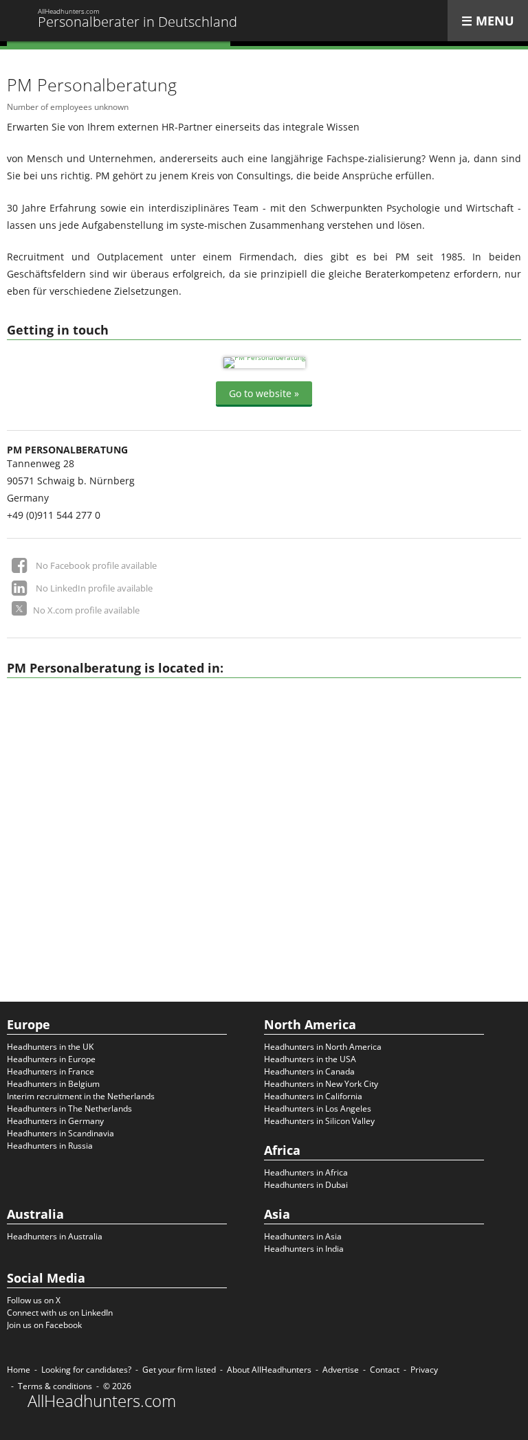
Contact (384, 1369)
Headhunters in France (50, 1071)
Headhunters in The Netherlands (69, 1108)
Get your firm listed (179, 1369)
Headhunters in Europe (51, 1059)
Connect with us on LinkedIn (60, 1312)
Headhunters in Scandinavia (60, 1133)
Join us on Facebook (44, 1325)
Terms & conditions (55, 1386)
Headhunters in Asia (303, 1236)
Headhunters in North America (323, 1047)
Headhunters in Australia (54, 1236)
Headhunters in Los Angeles (317, 1108)
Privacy (424, 1369)
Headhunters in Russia (50, 1145)
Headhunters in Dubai (306, 1185)
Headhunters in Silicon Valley (319, 1121)
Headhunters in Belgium (53, 1084)
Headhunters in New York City (321, 1084)
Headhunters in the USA (310, 1059)
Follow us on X (33, 1300)
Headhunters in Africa (306, 1172)
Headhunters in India (304, 1249)
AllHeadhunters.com (102, 1401)
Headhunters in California (313, 1096)
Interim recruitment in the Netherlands (81, 1096)
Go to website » (264, 393)
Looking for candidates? (86, 1369)
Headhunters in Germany (55, 1121)
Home (18, 1369)
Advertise (340, 1369)
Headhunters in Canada (309, 1071)
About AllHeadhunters (269, 1369)
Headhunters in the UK (50, 1047)
